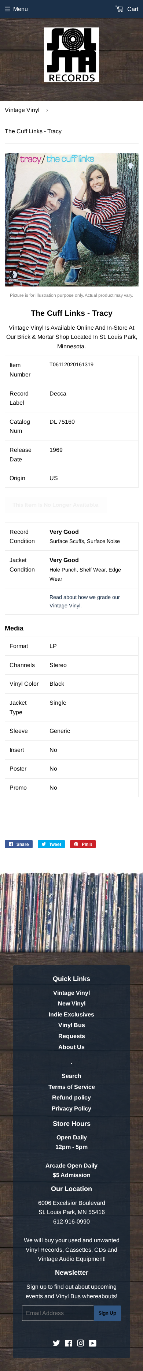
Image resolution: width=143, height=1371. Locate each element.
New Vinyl (71, 1003)
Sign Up (107, 1313)
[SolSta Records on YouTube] (92, 1344)
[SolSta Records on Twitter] (56, 1344)
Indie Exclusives (71, 1014)
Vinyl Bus (71, 1025)
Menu (20, 9)
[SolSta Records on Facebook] (68, 1344)
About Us (71, 1047)
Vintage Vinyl (22, 110)
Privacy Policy (71, 1108)
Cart (132, 9)
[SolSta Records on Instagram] (80, 1344)
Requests (71, 1036)
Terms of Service (71, 1087)
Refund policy (71, 1097)
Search (71, 1076)
